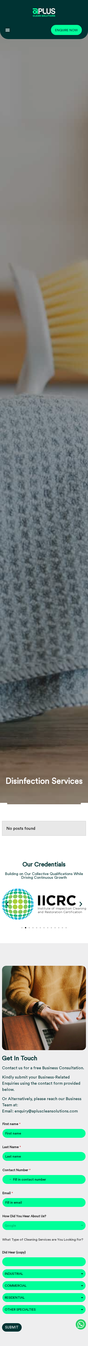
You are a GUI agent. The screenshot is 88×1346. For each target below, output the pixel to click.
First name (11, 1124)
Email (7, 1193)
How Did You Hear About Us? (24, 1216)
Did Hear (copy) (14, 1252)
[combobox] (44, 1225)
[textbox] (43, 1274)
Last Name (11, 1147)
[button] (7, 30)
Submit (12, 1327)
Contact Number (16, 1170)
